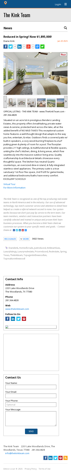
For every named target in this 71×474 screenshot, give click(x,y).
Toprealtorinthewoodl (14, 258)
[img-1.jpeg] (12, 103)
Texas (6, 255)
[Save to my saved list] (42, 47)
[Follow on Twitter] (17, 230)
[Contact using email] (26, 230)
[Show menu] (64, 4)
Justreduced (40, 247)
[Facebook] (7, 320)
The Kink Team (16, 15)
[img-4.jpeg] (41, 103)
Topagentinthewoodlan (35, 255)
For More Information (14, 187)
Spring (63, 251)
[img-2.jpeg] (21, 103)
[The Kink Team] (7, 327)
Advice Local (9, 469)
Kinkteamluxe (53, 247)
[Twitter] (18, 320)
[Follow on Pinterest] (23, 230)
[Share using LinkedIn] (19, 47)
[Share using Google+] (28, 47)
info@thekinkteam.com (17, 453)
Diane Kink (9, 41)
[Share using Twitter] (10, 47)
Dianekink (13, 247)
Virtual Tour (9, 184)
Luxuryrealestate (26, 251)
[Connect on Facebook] (14, 230)
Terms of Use (44, 469)
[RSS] (65, 458)
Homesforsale (26, 247)
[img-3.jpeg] (31, 103)
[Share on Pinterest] (63, 55)
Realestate (54, 251)
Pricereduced (41, 251)
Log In (58, 4)
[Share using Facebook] (5, 47)
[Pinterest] (24, 320)
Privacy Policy (31, 469)
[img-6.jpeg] (61, 103)
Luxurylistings (10, 251)
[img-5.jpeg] (51, 103)
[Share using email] (37, 47)
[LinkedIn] (13, 320)
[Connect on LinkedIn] (20, 230)
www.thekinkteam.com (17, 308)
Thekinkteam (16, 255)
